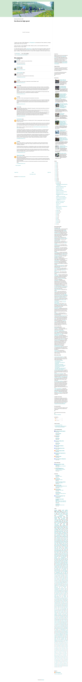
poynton (58, 659)
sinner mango (63, 517)
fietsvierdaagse (63, 598)
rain (66, 590)
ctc (60, 568)
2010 (56, 179)
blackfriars (56, 628)
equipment (66, 631)
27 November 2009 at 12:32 (21, 152)
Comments (57, 420)
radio (61, 659)
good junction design (59, 563)
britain (63, 511)
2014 (56, 174)
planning (60, 512)
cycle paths (65, 510)
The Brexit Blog (58, 489)
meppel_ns (59, 656)
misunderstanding (56, 588)
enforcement (64, 569)
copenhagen (59, 584)
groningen (61, 526)
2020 (56, 166)
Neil (17, 96)
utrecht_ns (59, 624)
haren (55, 616)
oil (58, 618)
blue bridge (61, 574)
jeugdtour (66, 600)
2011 (56, 178)
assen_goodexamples (58, 516)
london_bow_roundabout (58, 633)
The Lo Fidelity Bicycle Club (60, 448)
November (58, 183)
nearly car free (62, 339)
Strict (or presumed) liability (58, 346)
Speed (55, 318)
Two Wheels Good (58, 456)
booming (63, 628)
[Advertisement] (33, 169)
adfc (67, 625)
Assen (63, 304)
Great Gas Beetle (58, 433)
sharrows (61, 662)
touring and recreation (63, 514)
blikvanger (63, 645)
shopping (61, 538)
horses (58, 616)
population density (59, 619)
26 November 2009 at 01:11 (21, 82)
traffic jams (66, 605)
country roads (60, 612)
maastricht (65, 655)
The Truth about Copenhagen (58, 373)
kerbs (55, 654)
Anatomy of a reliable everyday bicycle (60, 315)
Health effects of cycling (58, 307)
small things (56, 523)
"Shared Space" (29, 48)
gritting (61, 533)
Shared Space (56, 335)
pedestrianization (56, 590)
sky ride (65, 662)
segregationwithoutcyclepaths (58, 531)
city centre (61, 555)
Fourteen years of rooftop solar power (61, 493)
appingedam (61, 643)
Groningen (59, 304)
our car (60, 603)
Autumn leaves (58, 203)
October (57, 210)
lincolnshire (61, 617)
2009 (56, 180)
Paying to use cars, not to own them (61, 191)
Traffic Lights (56, 275)
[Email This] (23, 53)
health (60, 552)
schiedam (57, 662)
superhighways (58, 539)
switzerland (56, 573)
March (57, 219)
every (56, 632)
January (57, 222)
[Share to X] (26, 53)
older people (61, 559)
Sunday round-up (58, 207)
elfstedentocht (61, 615)
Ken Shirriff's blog (58, 485)
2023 (56, 162)
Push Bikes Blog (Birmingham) (60, 431)
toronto (55, 624)
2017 (56, 170)
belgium (67, 644)
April (57, 218)
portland (64, 603)
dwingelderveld (56, 615)
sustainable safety (63, 638)
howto (61, 548)
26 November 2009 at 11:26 (21, 93)
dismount (60, 614)
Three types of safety (63, 153)
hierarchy (63, 632)
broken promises (57, 544)
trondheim (55, 640)
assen (55, 510)
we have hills (57, 363)
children (55, 518)
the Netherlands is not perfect (58, 334)
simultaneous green (59, 572)
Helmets (55, 350)
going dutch (56, 540)
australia (64, 539)
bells (58, 627)
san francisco (66, 661)
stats (65, 520)
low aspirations (62, 558)
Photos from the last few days (60, 201)
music (67, 558)
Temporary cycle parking (59, 190)
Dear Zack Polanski (58, 496)
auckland (56, 644)
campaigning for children (61, 535)
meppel (55, 656)
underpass (64, 566)
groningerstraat (63, 557)
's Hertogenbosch (32, 42)
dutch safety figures (63, 556)
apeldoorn (65, 626)
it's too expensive (57, 361)
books (60, 628)
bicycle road (56, 555)
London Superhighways (58, 388)
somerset (58, 604)
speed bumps (56, 638)
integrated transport (59, 527)
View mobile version (33, 174)
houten (60, 586)
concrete (55, 630)
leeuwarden (64, 654)
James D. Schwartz (20, 72)
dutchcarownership (57, 569)
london (64, 523)
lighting (63, 575)
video (58, 511)
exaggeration (64, 545)
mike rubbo (63, 587)
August (57, 213)
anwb (58, 643)
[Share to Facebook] (27, 53)
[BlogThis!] (24, 53)
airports (62, 642)
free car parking (60, 585)
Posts (57, 418)
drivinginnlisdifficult (56, 596)
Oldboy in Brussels (20, 155)
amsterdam (60, 543)
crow (62, 584)
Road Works (56, 308)
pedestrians (56, 538)
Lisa (17, 80)
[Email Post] (22, 53)
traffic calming (61, 605)
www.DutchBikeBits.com (59, 468)
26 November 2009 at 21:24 (21, 138)
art (67, 643)
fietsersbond (56, 546)
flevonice (59, 632)
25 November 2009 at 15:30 (21, 77)
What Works (56, 257)
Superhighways (56, 260)
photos (62, 521)
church (59, 647)
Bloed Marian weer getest (59, 479)
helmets (64, 552)
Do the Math (57, 475)
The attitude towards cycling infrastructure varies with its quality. (63, 87)
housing (60, 600)
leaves (58, 617)
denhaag (59, 631)
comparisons (61, 515)
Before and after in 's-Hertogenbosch (61, 206)
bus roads (62, 610)
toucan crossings (64, 639)
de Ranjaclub (58, 478)
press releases (56, 542)
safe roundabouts (65, 571)
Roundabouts (56, 280)
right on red (60, 660)
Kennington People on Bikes (60, 450)
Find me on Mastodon (57, 414)
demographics (56, 556)
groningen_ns (61, 599)
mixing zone (65, 657)
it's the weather (57, 367)
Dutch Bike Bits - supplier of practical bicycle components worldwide (60, 426)
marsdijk (55, 602)
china (66, 611)
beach (56, 583)
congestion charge (65, 648)
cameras (66, 646)
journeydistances (58, 601)
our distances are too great (59, 364)
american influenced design (59, 626)
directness (64, 519)
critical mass (65, 612)
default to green (61, 613)
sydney (62, 604)
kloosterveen (56, 558)
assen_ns (66, 582)
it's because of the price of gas (59, 366)
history (61, 528)
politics (65, 559)
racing (64, 524)
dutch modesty (64, 596)
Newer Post (16, 172)
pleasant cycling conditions (62, 541)
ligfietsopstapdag (56, 655)
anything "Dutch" (59, 333)
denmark (65, 568)
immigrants (62, 616)
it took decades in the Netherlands (60, 365)
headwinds (65, 599)
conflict (65, 555)
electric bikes (60, 562)
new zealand (59, 577)
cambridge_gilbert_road (63, 629)
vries (58, 641)
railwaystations (57, 525)
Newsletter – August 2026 (59, 482)
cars (55, 520)
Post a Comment (18, 165)
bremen (59, 646)
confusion (60, 648)
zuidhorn (61, 641)
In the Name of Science (59, 476)
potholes (64, 619)
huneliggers (56, 529)
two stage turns (61, 640)
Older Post (49, 172)
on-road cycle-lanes (57, 571)
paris (61, 618)
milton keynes (63, 656)
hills (58, 570)
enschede (62, 631)
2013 (56, 175)
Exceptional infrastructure (58, 285)
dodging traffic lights (64, 544)
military (66, 617)
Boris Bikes (56, 391)
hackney (55, 586)
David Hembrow (19, 119)
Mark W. (18, 85)
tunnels (60, 566)
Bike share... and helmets (60, 202)
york (64, 625)
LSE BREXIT (57, 504)
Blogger (43, 679)
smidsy (62, 591)
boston (56, 646)
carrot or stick (56, 534)
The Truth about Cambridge (58, 381)
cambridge (64, 525)
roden (64, 660)
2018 (56, 169)
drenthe (55, 526)
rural (65, 528)
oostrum (61, 658)
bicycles (60, 520)
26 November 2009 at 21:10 (21, 116)
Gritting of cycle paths (57, 289)
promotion (62, 529)
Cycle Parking (56, 301)
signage (65, 533)
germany (55, 557)
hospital (67, 632)
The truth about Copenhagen (62, 114)
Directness (56, 274)
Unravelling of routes (57, 268)
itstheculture (64, 586)
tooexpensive (61, 573)
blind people (60, 583)
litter (66, 601)
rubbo (59, 661)
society (65, 546)
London (55, 389)
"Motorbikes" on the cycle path (60, 196)
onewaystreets (56, 603)
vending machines (64, 624)
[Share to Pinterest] (28, 53)
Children (55, 291)
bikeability (66, 627)
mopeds (62, 588)
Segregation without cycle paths (59, 265)
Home (33, 172)
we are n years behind (60, 625)
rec (63, 659)
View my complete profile (58, 673)
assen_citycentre (64, 554)
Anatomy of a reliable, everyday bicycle (63, 130)
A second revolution (57, 233)
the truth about (56, 605)
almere (55, 643)
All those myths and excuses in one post (63, 80)
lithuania (61, 655)
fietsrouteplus (66, 562)
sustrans (55, 560)
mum (64, 576)
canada (57, 568)
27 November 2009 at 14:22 (21, 163)
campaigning (56, 521)
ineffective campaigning (62, 532)
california (62, 646)
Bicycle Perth (58, 443)
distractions (64, 614)
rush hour (60, 549)
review (65, 530)
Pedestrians (56, 237)
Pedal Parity (57, 438)
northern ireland (56, 658)
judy (61, 534)
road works (60, 530)
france (67, 598)
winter (67, 521)
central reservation (60, 611)
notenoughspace (56, 589)
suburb (65, 549)
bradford (57, 629)
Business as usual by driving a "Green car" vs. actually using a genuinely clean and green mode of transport (64, 139)
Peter (17, 59)
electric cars (60, 597)
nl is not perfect (59, 522)
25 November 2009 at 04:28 (21, 64)
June (57, 215)
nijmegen (55, 618)
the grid (66, 604)
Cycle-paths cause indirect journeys (60, 368)
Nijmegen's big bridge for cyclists (61, 186)
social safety (66, 534)
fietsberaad (58, 575)
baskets (66, 567)
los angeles (61, 576)
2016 (56, 171)
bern (56, 645)
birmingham (59, 645)
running (62, 661)
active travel (58, 642)
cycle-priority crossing (65, 630)
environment (58, 545)
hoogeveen (55, 600)
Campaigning (56, 252)
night (56, 559)
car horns (55, 647)
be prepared (60, 644)
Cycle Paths (56, 262)
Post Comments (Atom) (21, 176)
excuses (66, 526)
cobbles (63, 647)
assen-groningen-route (61, 582)
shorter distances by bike (64, 553)
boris (65, 543)
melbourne (59, 602)
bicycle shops (56, 574)
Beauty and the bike (59, 189)
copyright (55, 612)
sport (65, 572)
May (57, 217)
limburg (63, 601)
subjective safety (57, 519)
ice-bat (63, 600)
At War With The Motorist (59, 445)
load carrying (65, 570)
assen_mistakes (65, 560)
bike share (63, 561)
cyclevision (55, 613)
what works (60, 513)
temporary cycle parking (57, 639)
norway (66, 588)
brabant (67, 628)
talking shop (58, 554)
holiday (61, 540)
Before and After (56, 271)
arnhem (65, 643)
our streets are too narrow (59, 360)
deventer (65, 584)
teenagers (59, 560)
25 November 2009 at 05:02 (21, 69)
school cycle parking (57, 591)
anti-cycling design (61, 567)
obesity (64, 577)
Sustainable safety (57, 244)
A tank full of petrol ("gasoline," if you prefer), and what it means (63, 146)
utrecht (55, 567)
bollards (67, 645)
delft (55, 631)
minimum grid (60, 657)
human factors (65, 563)
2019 (56, 167)
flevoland (65, 615)
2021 (56, 165)
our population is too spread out (60, 362)
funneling (56, 599)
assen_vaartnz (58, 561)
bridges (60, 547)
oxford (64, 658)
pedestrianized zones (57, 345)
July (57, 214)
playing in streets (62, 590)
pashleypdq (56, 533)
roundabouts (56, 553)
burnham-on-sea (56, 610)
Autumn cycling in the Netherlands (61, 197)
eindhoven (55, 597)
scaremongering (56, 351)
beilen (64, 644)
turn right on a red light (61, 278)
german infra (65, 585)
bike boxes (62, 627)
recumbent (63, 518)
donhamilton (19, 67)
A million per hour (57, 247)
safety (65, 522)
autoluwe (55, 627)
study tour (66, 538)
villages (65, 573)
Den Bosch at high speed (60, 187)
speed (55, 547)
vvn (54, 625)
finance (55, 570)
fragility (55, 585)
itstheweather (56, 587)
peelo (64, 618)
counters (59, 630)
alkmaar (66, 642)
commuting (56, 524)
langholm (59, 654)
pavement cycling (63, 589)
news (61, 546)
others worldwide (59, 392)
